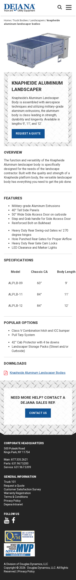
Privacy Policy (12, 500)
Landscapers (37, 20)
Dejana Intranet (13, 504)
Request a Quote (28, 133)
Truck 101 (10, 481)
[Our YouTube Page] (6, 522)
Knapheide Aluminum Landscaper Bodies (37, 373)
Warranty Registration (17, 493)
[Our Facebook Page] (13, 522)
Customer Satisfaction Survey (22, 489)
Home (7, 20)
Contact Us (38, 413)
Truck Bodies (20, 20)
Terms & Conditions (16, 496)
